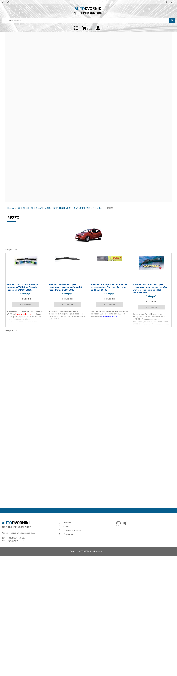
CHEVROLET (98, 208)
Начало (11, 208)
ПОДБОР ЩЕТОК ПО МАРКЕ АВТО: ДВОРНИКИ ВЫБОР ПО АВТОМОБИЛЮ (53, 208)
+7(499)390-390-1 (15, 540)
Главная (67, 522)
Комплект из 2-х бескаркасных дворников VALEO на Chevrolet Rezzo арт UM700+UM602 (22, 287)
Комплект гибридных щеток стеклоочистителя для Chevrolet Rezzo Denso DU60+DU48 (65, 287)
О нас (66, 526)
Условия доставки (72, 530)
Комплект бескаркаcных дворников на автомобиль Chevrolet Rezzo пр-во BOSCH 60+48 (109, 287)
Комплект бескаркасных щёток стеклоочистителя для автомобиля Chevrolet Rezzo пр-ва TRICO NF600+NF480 (150, 288)
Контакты (68, 534)
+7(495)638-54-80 (15, 537)
